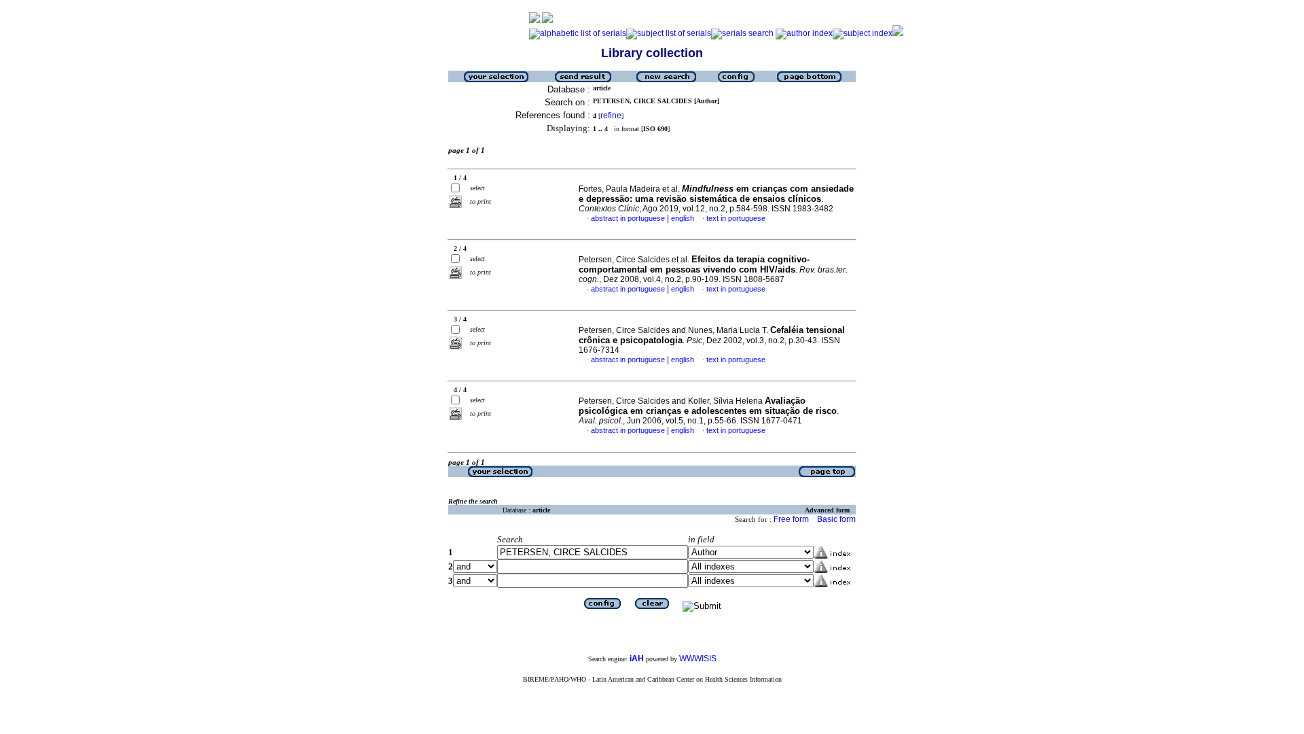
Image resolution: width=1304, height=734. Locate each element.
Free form (791, 519)
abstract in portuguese (628, 218)
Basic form (836, 519)
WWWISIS (698, 658)
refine (610, 115)
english (682, 218)
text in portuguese (735, 218)
